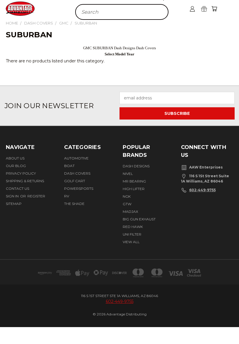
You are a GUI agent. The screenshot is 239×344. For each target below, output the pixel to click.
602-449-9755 (202, 190)
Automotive (76, 158)
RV (66, 196)
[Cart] (214, 9)
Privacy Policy (21, 173)
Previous (228, 322)
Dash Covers (77, 173)
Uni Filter (132, 234)
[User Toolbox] (192, 9)
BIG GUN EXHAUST (139, 219)
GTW (127, 204)
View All (131, 242)
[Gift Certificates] (204, 9)
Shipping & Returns (25, 181)
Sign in (13, 196)
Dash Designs (136, 166)
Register (36, 196)
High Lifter (134, 189)
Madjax (130, 211)
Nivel (128, 173)
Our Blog (16, 166)
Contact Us (17, 188)
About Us (15, 158)
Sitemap (14, 203)
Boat (69, 166)
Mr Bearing (134, 181)
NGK (127, 196)
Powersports (78, 188)
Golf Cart (74, 181)
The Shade (74, 203)
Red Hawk (133, 226)
